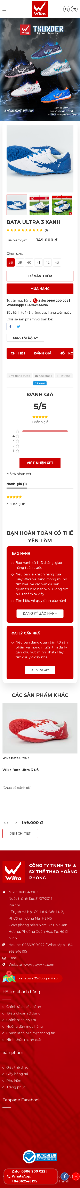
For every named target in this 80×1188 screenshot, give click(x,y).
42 (48, 263)
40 (29, 263)
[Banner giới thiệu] (40, 69)
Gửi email (45, 375)
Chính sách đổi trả (21, 1020)
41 (38, 263)
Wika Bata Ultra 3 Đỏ (20, 770)
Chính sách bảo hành (23, 1007)
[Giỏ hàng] (74, 9)
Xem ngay (40, 670)
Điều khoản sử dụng (23, 1013)
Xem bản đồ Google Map (38, 978)
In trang (65, 375)
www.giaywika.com (38, 965)
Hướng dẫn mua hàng (24, 1027)
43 (57, 263)
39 (20, 263)
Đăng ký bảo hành (40, 613)
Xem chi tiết (20, 833)
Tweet (40, 383)
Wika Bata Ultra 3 (15, 758)
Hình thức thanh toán (24, 1040)
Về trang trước (20, 375)
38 (11, 263)
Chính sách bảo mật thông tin (30, 1033)
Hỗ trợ (66, 353)
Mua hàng (40, 289)
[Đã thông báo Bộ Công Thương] (40, 1156)
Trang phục (16, 1087)
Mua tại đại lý (25, 338)
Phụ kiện (13, 1081)
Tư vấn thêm (40, 276)
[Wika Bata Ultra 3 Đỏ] (40, 728)
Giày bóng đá (17, 1074)
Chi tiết (18, 353)
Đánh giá (42, 353)
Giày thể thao (17, 1067)
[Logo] (40, 9)
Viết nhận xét (40, 463)
